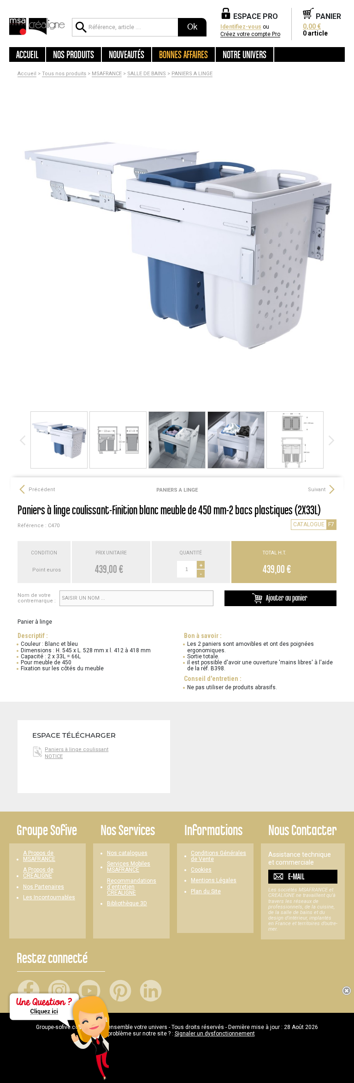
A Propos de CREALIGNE (38, 873)
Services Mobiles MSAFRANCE (128, 867)
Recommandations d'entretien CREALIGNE (131, 887)
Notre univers (244, 54)
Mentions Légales (213, 881)
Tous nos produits (64, 74)
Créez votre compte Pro (250, 34)
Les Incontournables (49, 898)
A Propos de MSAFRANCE (39, 856)
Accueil (27, 54)
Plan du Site (206, 892)
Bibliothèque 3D (127, 904)
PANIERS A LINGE (191, 74)
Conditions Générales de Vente (218, 856)
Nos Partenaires (43, 887)
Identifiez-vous (240, 27)
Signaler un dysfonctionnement (215, 1033)
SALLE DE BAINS (146, 74)
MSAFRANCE (107, 74)
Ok (192, 27)
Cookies (201, 870)
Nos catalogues (127, 853)
